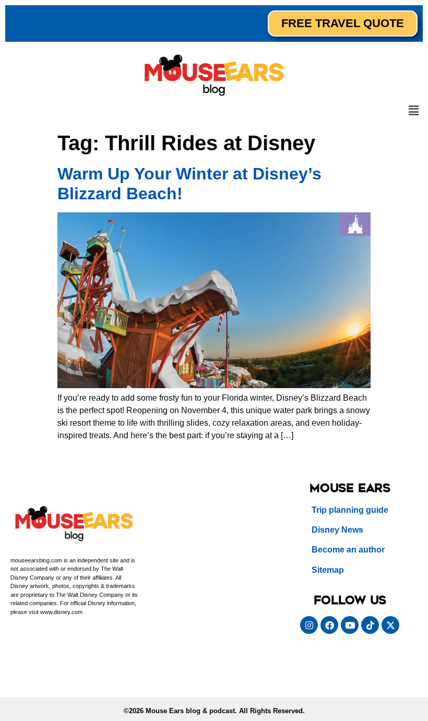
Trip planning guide (350, 510)
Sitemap (328, 570)
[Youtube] (350, 625)
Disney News (337, 529)
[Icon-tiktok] (370, 625)
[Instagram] (309, 625)
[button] (414, 111)
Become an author (348, 549)
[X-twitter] (390, 625)
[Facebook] (329, 625)
